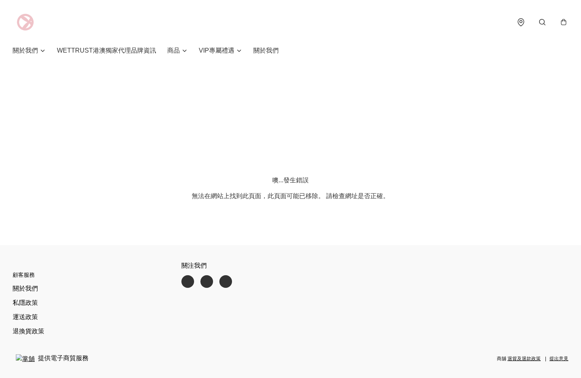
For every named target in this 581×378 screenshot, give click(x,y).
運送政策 (25, 317)
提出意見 (558, 358)
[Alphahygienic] (25, 22)
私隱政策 (25, 302)
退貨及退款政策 (524, 358)
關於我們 (266, 50)
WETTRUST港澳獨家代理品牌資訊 (106, 50)
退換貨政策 (28, 331)
